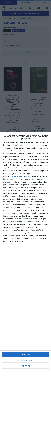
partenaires (18, 176)
